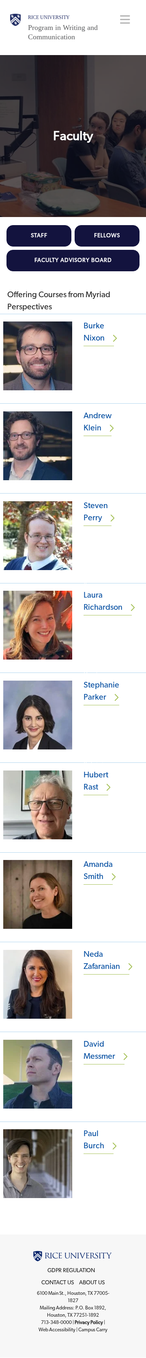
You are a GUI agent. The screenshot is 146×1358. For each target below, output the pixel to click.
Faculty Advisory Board (73, 260)
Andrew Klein (98, 422)
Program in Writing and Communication (63, 32)
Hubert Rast (96, 781)
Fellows (107, 235)
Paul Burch (94, 1140)
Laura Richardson (103, 601)
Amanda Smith (98, 870)
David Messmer (99, 1050)
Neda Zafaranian (102, 960)
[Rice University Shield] (15, 27)
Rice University (49, 17)
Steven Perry (96, 512)
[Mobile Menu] (125, 19)
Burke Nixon (94, 332)
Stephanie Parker (101, 691)
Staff (39, 235)
